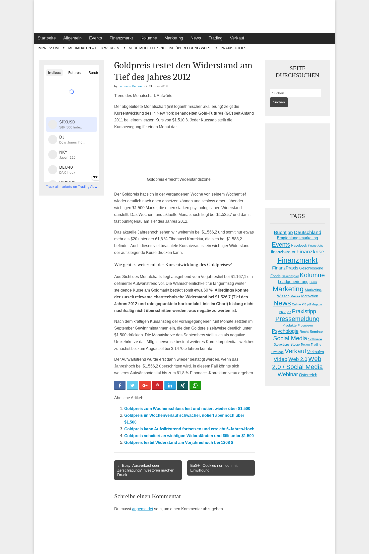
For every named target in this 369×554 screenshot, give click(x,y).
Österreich (308, 375)
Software (315, 339)
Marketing (173, 38)
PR (289, 312)
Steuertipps (281, 344)
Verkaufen (315, 352)
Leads (313, 282)
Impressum (48, 48)
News (196, 38)
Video (280, 359)
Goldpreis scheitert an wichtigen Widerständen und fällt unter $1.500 (189, 436)
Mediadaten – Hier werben (93, 48)
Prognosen (305, 325)
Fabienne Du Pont (130, 86)
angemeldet (142, 509)
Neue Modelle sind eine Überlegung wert (170, 48)
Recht (304, 332)
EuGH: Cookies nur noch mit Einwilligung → (213, 467)
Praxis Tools (233, 48)
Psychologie (285, 331)
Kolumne (149, 38)
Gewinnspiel (290, 276)
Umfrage (277, 352)
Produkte (289, 325)
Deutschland (307, 232)
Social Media (290, 338)
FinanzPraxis (285, 267)
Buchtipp (283, 232)
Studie (295, 344)
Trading (215, 38)
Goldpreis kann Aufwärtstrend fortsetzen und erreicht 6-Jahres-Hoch (189, 429)
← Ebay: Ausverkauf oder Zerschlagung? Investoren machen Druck (145, 470)
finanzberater (283, 252)
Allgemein (72, 38)
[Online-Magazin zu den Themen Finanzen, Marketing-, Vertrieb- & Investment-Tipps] (184, 16)
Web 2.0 (297, 359)
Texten (305, 344)
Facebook (299, 245)
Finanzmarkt (121, 38)
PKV (282, 312)
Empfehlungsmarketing (297, 238)
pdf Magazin (314, 304)
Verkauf (237, 38)
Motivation (309, 296)
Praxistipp (304, 311)
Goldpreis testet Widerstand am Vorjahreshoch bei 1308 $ (178, 442)
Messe (295, 296)
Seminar (316, 332)
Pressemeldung (297, 318)
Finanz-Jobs (315, 245)
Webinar (288, 374)
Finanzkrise (310, 252)
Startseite (47, 38)
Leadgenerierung (293, 281)
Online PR (299, 304)
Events (95, 38)
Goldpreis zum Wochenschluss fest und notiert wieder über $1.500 (187, 408)
